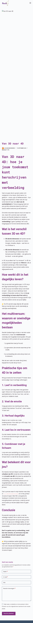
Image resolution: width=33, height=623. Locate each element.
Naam (5, 571)
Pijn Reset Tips (5, 150)
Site (4, 582)
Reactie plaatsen (9, 613)
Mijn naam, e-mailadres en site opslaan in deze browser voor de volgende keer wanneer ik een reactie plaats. (16, 606)
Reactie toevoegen (9, 588)
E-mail (5, 577)
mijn (10, 494)
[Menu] (30, 3)
